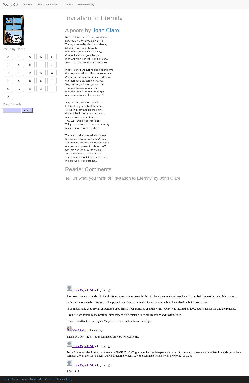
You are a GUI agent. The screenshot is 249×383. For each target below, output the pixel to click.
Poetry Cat (10, 4)
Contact (68, 4)
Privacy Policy (86, 4)
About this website (47, 4)
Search (28, 4)
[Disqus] (155, 231)
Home (6, 379)
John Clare (105, 30)
